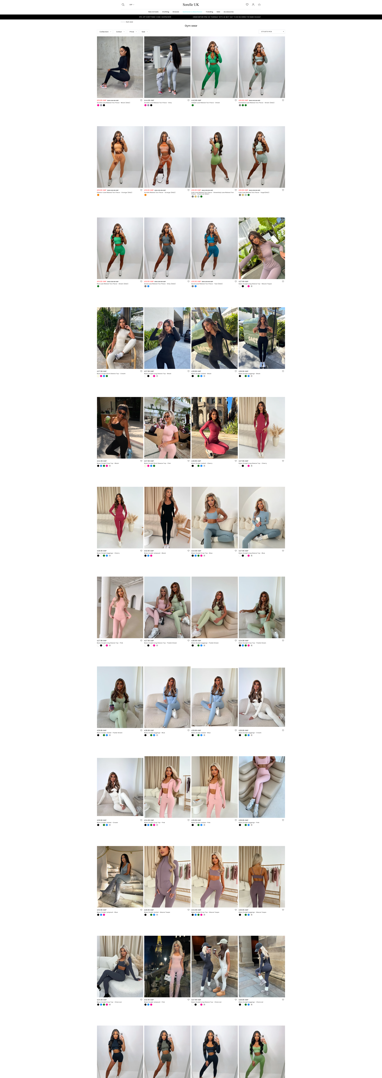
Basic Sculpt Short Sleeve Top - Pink (157, 463)
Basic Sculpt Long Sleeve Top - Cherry (253, 463)
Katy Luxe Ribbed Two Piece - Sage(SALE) (254, 192)
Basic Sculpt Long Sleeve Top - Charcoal (206, 1002)
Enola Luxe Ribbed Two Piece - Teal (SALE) (207, 284)
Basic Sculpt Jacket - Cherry (201, 463)
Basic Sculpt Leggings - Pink (249, 822)
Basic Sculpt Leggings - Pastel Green (205, 643)
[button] (259, 4)
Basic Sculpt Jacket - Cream (107, 822)
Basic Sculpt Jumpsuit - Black (155, 553)
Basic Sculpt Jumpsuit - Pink (154, 1002)
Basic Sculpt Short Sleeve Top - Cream (111, 374)
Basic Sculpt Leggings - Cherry (108, 553)
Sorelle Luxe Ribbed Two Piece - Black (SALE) (113, 103)
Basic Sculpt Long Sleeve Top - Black (157, 374)
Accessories (229, 12)
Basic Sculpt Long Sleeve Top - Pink (110, 643)
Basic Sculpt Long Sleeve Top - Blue (252, 553)
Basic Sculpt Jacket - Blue (201, 733)
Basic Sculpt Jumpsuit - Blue (107, 912)
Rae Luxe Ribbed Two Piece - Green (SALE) (112, 284)
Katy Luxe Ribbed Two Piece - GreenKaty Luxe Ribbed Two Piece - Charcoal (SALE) (212, 193)
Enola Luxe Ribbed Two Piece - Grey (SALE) (160, 284)
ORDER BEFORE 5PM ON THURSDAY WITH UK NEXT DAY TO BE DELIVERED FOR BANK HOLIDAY (227, 17)
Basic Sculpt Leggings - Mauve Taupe (252, 912)
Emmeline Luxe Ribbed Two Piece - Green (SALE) (256, 103)
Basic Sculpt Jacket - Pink (200, 822)
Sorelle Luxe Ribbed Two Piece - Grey (158, 103)
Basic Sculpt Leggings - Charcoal (251, 1002)
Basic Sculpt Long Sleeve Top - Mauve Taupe (255, 284)
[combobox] (131, 4)
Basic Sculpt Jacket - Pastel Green (109, 733)
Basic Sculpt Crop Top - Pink (154, 822)
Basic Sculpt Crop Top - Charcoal (109, 1002)
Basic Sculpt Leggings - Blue (154, 733)
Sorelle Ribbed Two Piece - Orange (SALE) (159, 192)
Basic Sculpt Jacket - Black (201, 374)
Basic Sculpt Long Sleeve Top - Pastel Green (160, 643)
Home (123, 22)
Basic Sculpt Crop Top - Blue (201, 553)
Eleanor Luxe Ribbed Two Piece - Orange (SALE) (114, 192)
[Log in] (253, 4)
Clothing (165, 12)
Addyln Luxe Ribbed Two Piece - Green (205, 103)
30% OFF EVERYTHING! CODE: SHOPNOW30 (155, 17)
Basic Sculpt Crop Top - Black (108, 463)
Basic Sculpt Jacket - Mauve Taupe (157, 912)
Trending (209, 12)
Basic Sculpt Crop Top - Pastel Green (252, 643)
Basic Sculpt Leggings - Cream (250, 733)
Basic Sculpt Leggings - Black (249, 374)
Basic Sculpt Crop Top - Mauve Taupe (205, 912)
